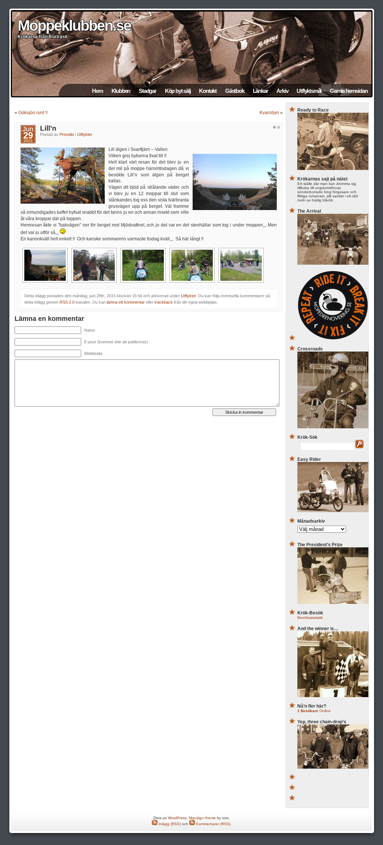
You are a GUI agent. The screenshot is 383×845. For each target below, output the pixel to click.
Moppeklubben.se (74, 25)
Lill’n (48, 128)
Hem (97, 91)
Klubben (121, 91)
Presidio (66, 134)
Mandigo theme (202, 818)
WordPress (177, 818)
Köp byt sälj (178, 91)
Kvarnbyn (269, 112)
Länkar (260, 91)
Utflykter (84, 134)
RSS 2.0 (66, 302)
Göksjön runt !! (33, 112)
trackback (163, 302)
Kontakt (208, 91)
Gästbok (234, 91)
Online (314, 711)
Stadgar (147, 91)
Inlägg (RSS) (169, 824)
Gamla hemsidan (348, 91)
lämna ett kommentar (126, 302)
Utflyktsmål (309, 91)
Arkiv (282, 91)
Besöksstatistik (310, 617)
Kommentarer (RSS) (212, 824)
